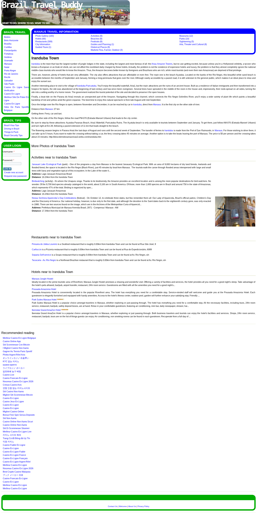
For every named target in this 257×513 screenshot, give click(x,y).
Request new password (15, 176)
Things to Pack (11, 132)
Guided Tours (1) (43, 47)
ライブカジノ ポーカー (14, 368)
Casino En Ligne (12, 94)
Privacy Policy (143, 506)
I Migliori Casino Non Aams (16, 348)
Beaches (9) (96, 39)
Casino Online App (12, 341)
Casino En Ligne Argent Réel (17, 462)
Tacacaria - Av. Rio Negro (44, 260)
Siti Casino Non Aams (13, 391)
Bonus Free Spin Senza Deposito (19, 415)
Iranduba (35, 64)
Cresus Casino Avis (12, 385)
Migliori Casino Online (13, 411)
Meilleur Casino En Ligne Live (17, 431)
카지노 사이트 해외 (12, 435)
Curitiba (8, 47)
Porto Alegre (10, 70)
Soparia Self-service (41, 255)
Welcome (123, 506)
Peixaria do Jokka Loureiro (44, 244)
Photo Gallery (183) (44, 36)
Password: (8, 160)
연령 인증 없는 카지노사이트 (16, 388)
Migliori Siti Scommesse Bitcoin (18, 395)
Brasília (7, 44)
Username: (8, 152)
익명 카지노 (8, 442)
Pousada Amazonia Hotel (44, 289)
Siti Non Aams (9, 418)
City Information (42, 44)
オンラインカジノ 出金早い (16, 358)
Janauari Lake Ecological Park (46, 164)
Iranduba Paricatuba (86, 86)
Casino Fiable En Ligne (14, 445)
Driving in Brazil (11, 129)
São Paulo (9, 84)
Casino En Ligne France (14, 455)
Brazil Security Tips (13, 135)
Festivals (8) (96, 41)
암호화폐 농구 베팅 (12, 371)
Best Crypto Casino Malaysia (16, 472)
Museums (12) (186, 36)
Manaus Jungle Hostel (42, 279)
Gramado (8, 60)
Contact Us (112, 506)
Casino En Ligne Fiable (14, 452)
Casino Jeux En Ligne (13, 401)
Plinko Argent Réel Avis (14, 355)
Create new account (13, 172)
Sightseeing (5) (186, 41)
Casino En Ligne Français (15, 458)
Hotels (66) (40, 39)
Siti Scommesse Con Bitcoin (16, 345)
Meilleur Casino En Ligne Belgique (19, 338)
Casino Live (8, 375)
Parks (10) (184, 39)
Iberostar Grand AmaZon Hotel (46, 310)
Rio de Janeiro (11, 74)
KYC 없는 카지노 (11, 361)
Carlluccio (36, 249)
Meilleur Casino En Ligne (15, 465)
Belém (7, 37)
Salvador (8, 80)
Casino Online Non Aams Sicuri (18, 421)
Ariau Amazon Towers (162, 64)
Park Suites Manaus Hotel (44, 299)
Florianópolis (10, 50)
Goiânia (8, 57)
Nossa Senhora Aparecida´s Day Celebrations (54, 198)
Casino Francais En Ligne (15, 378)
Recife (7, 77)
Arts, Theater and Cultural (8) (193, 44)
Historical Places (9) (100, 47)
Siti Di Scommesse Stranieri (16, 428)
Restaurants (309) (43, 41)
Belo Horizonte (11, 40)
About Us (132, 506)
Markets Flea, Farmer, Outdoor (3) (107, 50)
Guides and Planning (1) (102, 44)
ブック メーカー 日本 (13, 475)
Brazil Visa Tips (11, 125)
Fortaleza (8, 54)
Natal (6, 67)
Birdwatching (38, 181)
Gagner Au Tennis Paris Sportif (17, 351)
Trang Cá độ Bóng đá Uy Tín (16, 438)
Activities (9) (96, 36)
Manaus (8, 64)
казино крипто (10, 365)
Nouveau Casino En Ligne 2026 (18, 381)
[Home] (65, 25)
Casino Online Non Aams (15, 425)
